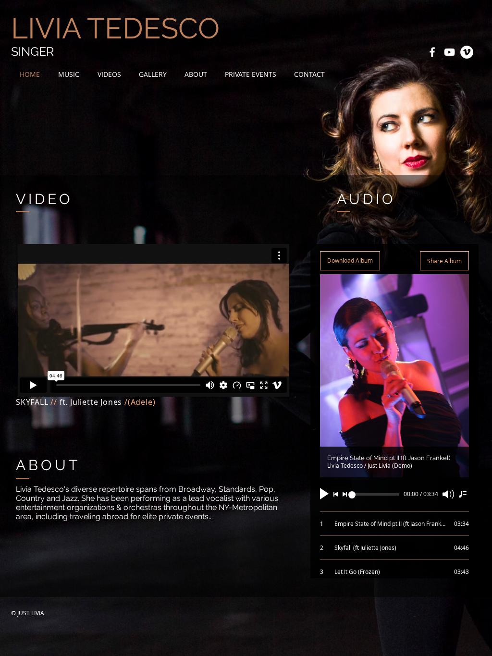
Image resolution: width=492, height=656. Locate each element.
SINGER (32, 51)
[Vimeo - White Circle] (466, 52)
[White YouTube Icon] (449, 52)
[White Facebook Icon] (432, 52)
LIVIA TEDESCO (115, 28)
